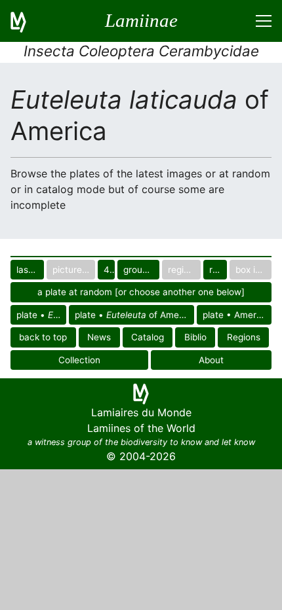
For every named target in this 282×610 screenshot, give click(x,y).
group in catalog (141, 269)
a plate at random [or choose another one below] (141, 292)
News (99, 337)
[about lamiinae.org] (26, 21)
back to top (43, 337)
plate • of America (134, 315)
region (218, 269)
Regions (243, 337)
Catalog (147, 337)
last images (30, 269)
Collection (79, 360)
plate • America (236, 315)
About (211, 360)
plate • (39, 315)
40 (109, 269)
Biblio (195, 337)
